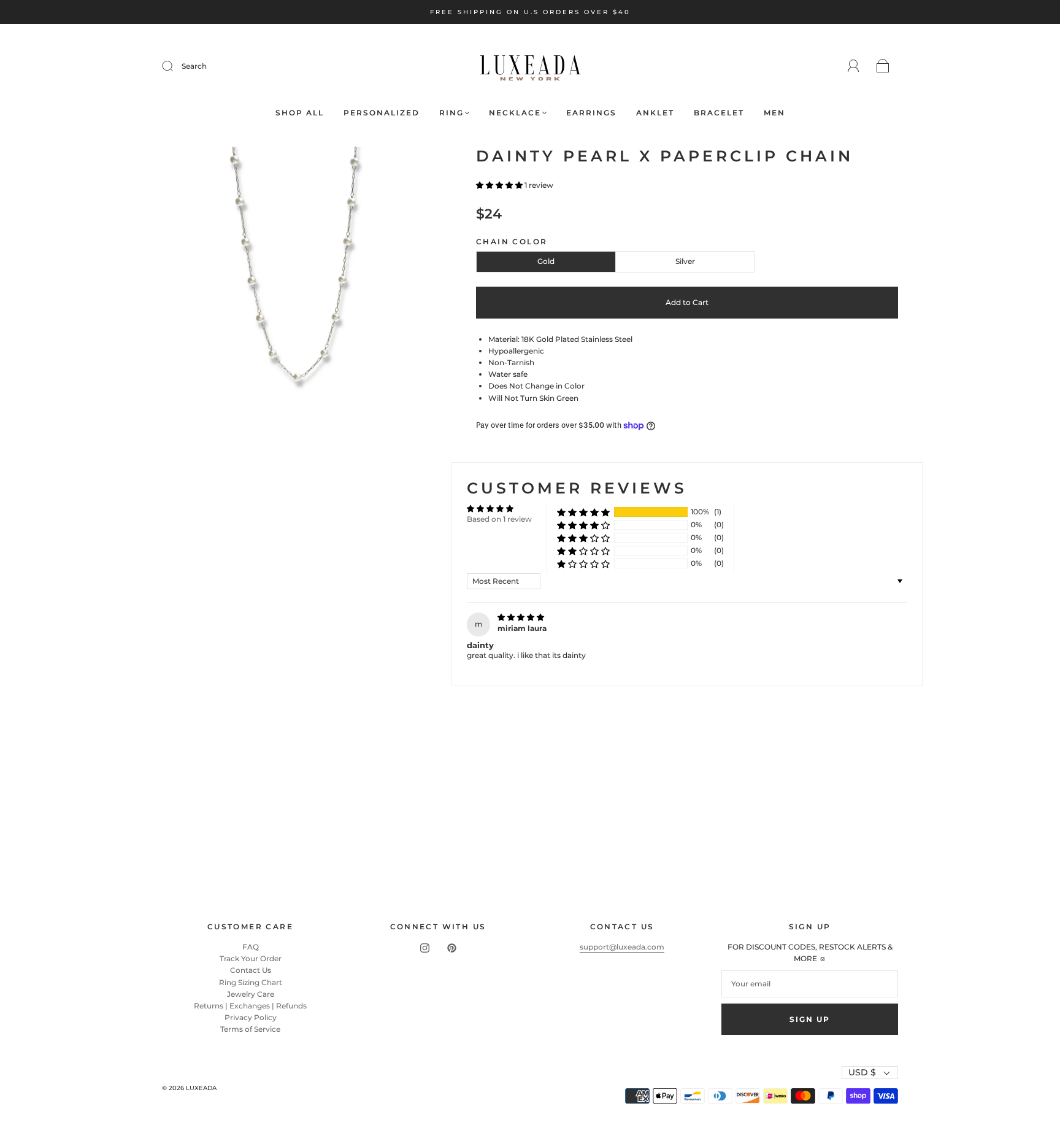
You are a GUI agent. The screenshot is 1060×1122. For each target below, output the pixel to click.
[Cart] (883, 66)
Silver (685, 261)
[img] (520, 617)
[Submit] (175, 66)
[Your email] (809, 983)
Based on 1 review (499, 519)
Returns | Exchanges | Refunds (250, 1005)
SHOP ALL (299, 112)
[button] (500, 185)
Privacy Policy (251, 1017)
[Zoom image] (295, 280)
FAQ (250, 946)
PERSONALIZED (382, 112)
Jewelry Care (250, 994)
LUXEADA (201, 1088)
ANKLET (655, 112)
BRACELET (719, 112)
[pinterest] (451, 948)
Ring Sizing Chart (250, 982)
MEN (774, 112)
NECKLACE (515, 112)
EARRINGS (591, 112)
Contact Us (250, 970)
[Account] (853, 66)
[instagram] (424, 948)
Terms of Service (250, 1029)
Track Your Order (251, 958)
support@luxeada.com (622, 946)
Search (194, 66)
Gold (546, 261)
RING (451, 112)
